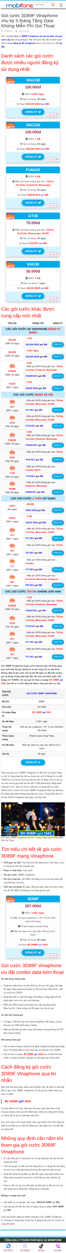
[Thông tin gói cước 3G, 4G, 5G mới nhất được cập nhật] (20, 4)
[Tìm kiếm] (53, 5)
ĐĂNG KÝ (31, 112)
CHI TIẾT (52, 115)
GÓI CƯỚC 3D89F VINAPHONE (41, 693)
